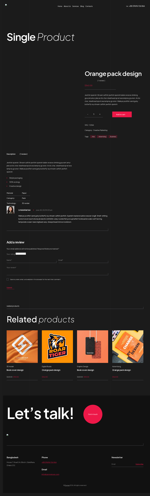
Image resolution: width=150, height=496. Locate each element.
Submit (9, 288)
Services (75, 6)
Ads (93, 136)
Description (11, 154)
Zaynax (67, 485)
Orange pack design (51, 370)
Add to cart (120, 114)
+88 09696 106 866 (137, 6)
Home (60, 6)
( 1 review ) (24, 154)
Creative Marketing (100, 130)
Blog (82, 6)
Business (113, 136)
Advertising (102, 136)
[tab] (11, 154)
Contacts (89, 6)
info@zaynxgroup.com (50, 474)
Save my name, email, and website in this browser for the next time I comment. (35, 279)
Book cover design (15, 370)
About (67, 6)
